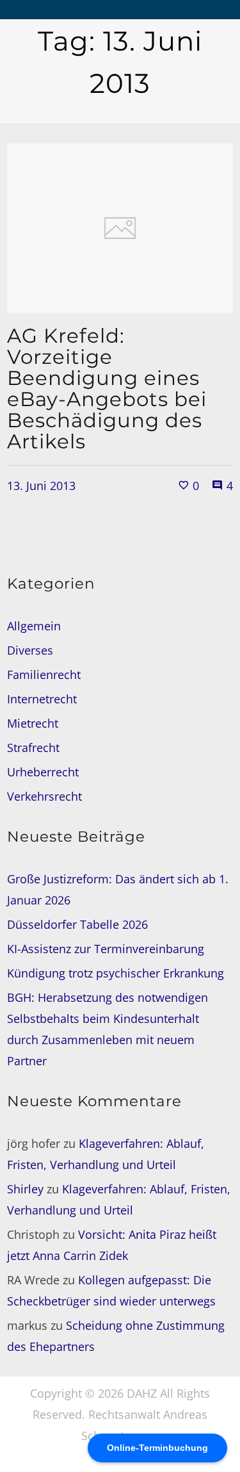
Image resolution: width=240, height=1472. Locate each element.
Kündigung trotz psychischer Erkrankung (115, 973)
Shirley (25, 1189)
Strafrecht (33, 747)
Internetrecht (42, 699)
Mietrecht (32, 723)
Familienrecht (44, 674)
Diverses (30, 650)
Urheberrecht (43, 772)
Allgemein (34, 626)
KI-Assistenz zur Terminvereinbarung (105, 948)
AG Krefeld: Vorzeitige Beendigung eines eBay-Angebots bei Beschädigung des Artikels (107, 388)
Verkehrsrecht (44, 796)
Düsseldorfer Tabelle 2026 (77, 924)
